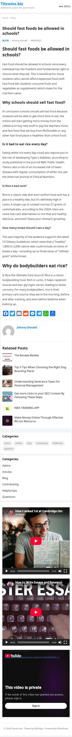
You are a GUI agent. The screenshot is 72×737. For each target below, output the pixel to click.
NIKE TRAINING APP (26, 408)
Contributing (42, 443)
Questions (8, 448)
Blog (13, 18)
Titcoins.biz (12, 4)
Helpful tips (58, 443)
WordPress (62, 728)
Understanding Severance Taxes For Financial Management (37, 383)
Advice (7, 443)
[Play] (6, 571)
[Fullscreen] (65, 571)
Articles (18, 443)
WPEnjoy (38, 728)
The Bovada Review (26, 355)
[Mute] (60, 571)
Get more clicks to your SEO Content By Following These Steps (39, 395)
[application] (35, 540)
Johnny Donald (19, 40)
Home (5, 18)
